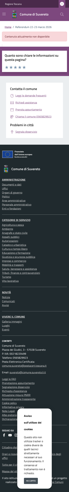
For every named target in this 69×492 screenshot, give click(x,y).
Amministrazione (13, 180)
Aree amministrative (13, 200)
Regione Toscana (13, 4)
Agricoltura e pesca (13, 225)
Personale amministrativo (16, 204)
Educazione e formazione (16, 253)
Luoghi (6, 326)
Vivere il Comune (13, 317)
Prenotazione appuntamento (18, 383)
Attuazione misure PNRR (16, 395)
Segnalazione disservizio (16, 387)
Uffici (5, 188)
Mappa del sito (10, 471)
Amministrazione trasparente (19, 399)
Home (8, 27)
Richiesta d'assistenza (14, 391)
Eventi (5, 330)
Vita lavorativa (10, 281)
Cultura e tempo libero (14, 249)
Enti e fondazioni (11, 208)
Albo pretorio (9, 415)
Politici (6, 196)
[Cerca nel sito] (62, 14)
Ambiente (7, 229)
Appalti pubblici (10, 237)
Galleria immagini (12, 322)
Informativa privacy (13, 407)
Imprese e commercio (14, 261)
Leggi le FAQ (9, 379)
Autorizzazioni (10, 241)
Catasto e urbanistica (14, 245)
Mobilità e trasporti (13, 265)
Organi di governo (12, 192)
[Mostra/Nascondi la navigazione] (4, 14)
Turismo (6, 277)
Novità (6, 292)
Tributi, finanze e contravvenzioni (21, 273)
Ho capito (31, 480)
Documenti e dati (11, 184)
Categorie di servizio (16, 220)
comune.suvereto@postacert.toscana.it (24, 366)
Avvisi (5, 305)
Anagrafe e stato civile (14, 233)
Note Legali (8, 411)
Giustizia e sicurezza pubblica (18, 257)
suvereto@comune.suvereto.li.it (28, 372)
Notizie (6, 297)
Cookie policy (9, 403)
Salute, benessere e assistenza (19, 269)
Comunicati (8, 301)
